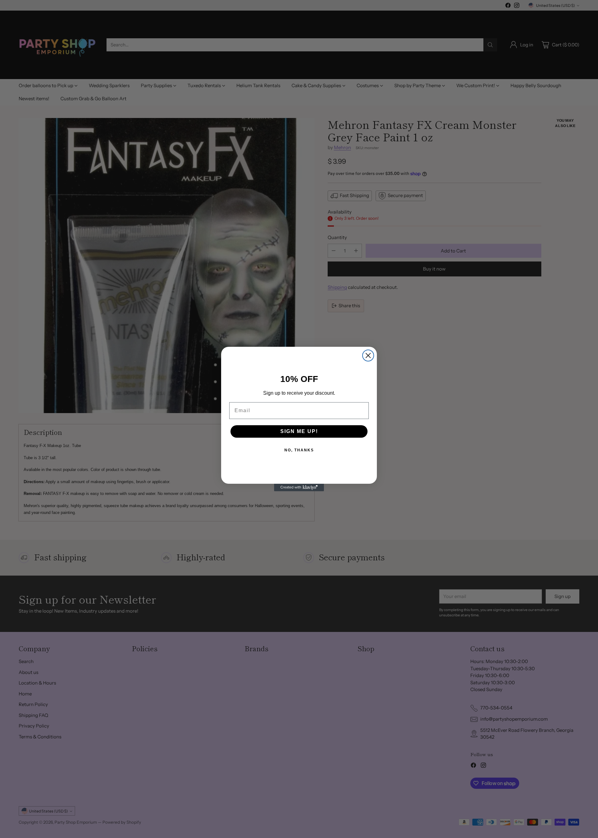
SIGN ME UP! (299, 431)
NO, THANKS (299, 450)
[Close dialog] (368, 355)
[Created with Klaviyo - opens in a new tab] (299, 487)
